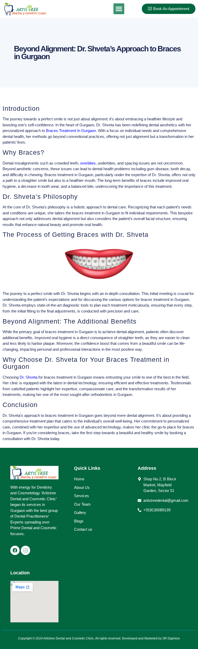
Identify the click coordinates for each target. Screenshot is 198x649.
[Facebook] (15, 550)
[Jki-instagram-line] (25, 550)
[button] (118, 8)
